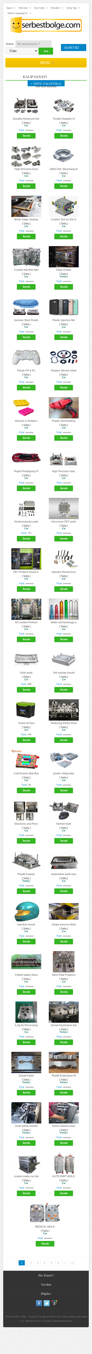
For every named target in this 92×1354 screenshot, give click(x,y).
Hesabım (55, 8)
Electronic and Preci (26, 823)
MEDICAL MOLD (45, 1226)
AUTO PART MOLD (63, 1176)
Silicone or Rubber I (26, 420)
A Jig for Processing (26, 1025)
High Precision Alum (26, 169)
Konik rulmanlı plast (63, 1126)
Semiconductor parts (26, 521)
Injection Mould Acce (64, 572)
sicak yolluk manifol (26, 1126)
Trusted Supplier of (64, 118)
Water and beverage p (64, 622)
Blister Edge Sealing (26, 219)
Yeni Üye (23, 8)
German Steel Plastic (26, 320)
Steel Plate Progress (64, 974)
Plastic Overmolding (63, 420)
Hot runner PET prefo (63, 521)
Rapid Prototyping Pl (26, 471)
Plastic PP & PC (26, 370)
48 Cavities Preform (26, 622)
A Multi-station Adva (26, 974)
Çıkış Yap (72, 8)
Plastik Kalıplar (26, 874)
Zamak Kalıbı (26, 1075)
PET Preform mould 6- (26, 572)
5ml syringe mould (63, 672)
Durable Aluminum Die (26, 118)
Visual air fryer (26, 723)
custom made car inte (26, 1176)
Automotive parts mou (63, 874)
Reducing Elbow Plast (64, 723)
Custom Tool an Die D (63, 219)
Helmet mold (63, 823)
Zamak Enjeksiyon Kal (64, 1025)
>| (72, 1262)
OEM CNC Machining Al (64, 169)
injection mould (26, 924)
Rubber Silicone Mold (63, 370)
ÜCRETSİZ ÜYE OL (71, 48)
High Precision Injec (63, 471)
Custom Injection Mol (26, 269)
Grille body (26, 672)
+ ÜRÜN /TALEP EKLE (46, 83)
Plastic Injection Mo (63, 320)
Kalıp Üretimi (63, 269)
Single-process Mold (64, 924)
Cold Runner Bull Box (26, 773)
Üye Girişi (39, 8)
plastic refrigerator (63, 773)
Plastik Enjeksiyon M (64, 1075)
